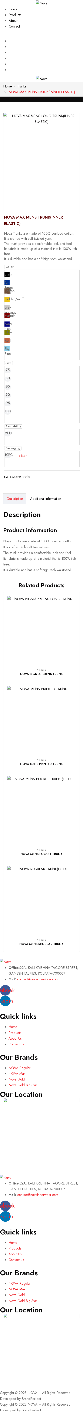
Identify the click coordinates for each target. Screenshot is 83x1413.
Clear (23, 456)
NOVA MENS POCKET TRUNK (41, 854)
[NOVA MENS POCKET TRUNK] (41, 810)
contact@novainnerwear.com (37, 979)
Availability (13, 426)
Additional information (45, 498)
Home (13, 9)
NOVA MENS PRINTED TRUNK (41, 764)
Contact (14, 26)
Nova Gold (17, 1079)
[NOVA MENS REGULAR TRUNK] (41, 900)
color (10, 266)
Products (15, 14)
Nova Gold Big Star (23, 1085)
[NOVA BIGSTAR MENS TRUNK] (41, 630)
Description (15, 498)
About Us (15, 1038)
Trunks (21, 86)
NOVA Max (17, 1073)
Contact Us (16, 1044)
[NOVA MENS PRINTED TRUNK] (41, 720)
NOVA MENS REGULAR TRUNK (41, 944)
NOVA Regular (19, 1067)
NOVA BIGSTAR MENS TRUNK (41, 674)
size (8, 363)
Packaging (13, 448)
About (13, 20)
